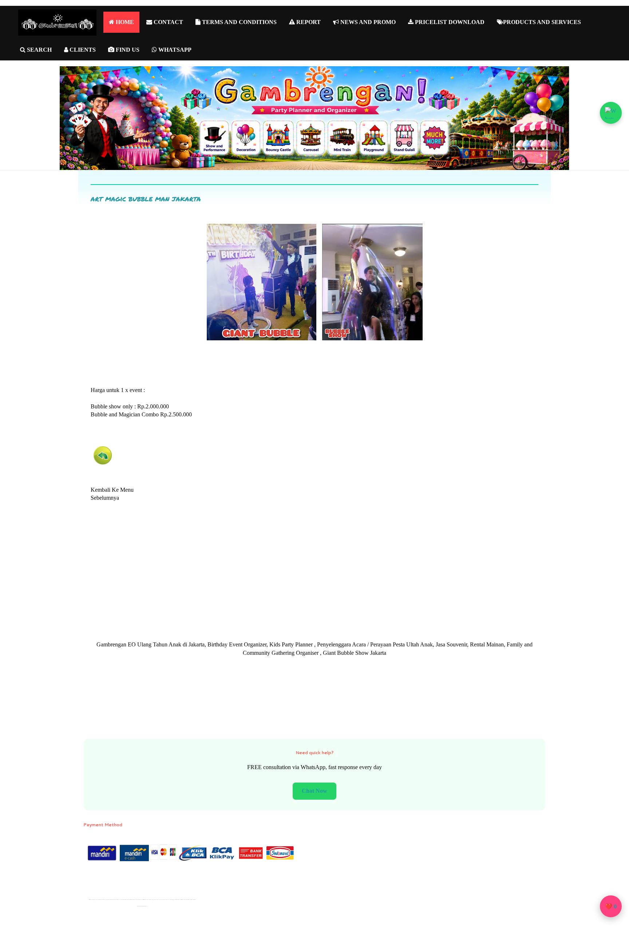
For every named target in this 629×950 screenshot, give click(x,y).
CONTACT (167, 22)
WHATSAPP (174, 50)
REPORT (308, 22)
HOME (124, 22)
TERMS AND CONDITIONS (239, 22)
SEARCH (38, 50)
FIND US (126, 50)
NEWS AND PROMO (367, 22)
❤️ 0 (611, 906)
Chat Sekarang (314, 791)
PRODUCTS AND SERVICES (542, 22)
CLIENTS (82, 50)
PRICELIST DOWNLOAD (449, 22)
